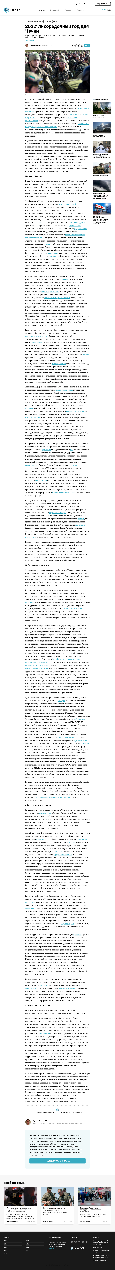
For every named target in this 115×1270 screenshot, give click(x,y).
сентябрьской (50, 297)
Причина (82, 839)
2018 (5, 1253)
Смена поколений (67, 204)
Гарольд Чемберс (35, 45)
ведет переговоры (57, 512)
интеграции (30, 537)
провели (40, 839)
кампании (54, 291)
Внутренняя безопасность (34, 21)
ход (71, 449)
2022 (5, 1247)
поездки (37, 222)
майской (45, 291)
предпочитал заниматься (37, 336)
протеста (77, 934)
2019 (27, 1250)
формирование (59, 363)
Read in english (29, 40)
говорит (61, 700)
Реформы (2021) (98, 1247)
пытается (29, 668)
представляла (80, 228)
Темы (79, 10)
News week (54, 10)
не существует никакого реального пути (53, 797)
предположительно (63, 854)
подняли (44, 985)
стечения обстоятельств (63, 492)
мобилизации (64, 297)
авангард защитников (76, 411)
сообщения (44, 1033)
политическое (31, 120)
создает (53, 256)
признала (46, 449)
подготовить (74, 114)
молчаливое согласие (73, 608)
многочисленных (67, 988)
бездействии (58, 659)
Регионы (55, 21)
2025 (27, 1241)
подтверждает (67, 923)
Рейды (86, 354)
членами (29, 408)
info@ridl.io (52, 1248)
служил (85, 743)
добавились (79, 719)
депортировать (41, 668)
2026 (5, 1241)
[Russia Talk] (79, 1248)
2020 (5, 1250)
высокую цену (45, 813)
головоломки (36, 342)
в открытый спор (33, 417)
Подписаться (88, 4)
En (110, 10)
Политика (48, 21)
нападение (30, 902)
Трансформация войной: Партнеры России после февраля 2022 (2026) (100, 1242)
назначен (73, 465)
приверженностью (64, 390)
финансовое (71, 117)
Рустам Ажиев (80, 740)
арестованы (30, 908)
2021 (27, 1247)
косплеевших (75, 225)
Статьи (41, 10)
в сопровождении (77, 222)
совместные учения (66, 737)
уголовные (30, 665)
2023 (27, 1244)
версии (72, 842)
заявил (81, 519)
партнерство (41, 480)
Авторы (68, 10)
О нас (80, 4)
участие (47, 244)
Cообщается (30, 988)
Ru (108, 10)
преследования (43, 665)
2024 (5, 1244)
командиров (31, 465)
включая (59, 851)
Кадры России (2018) (99, 1260)
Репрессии (65, 279)
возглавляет (53, 253)
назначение (80, 525)
